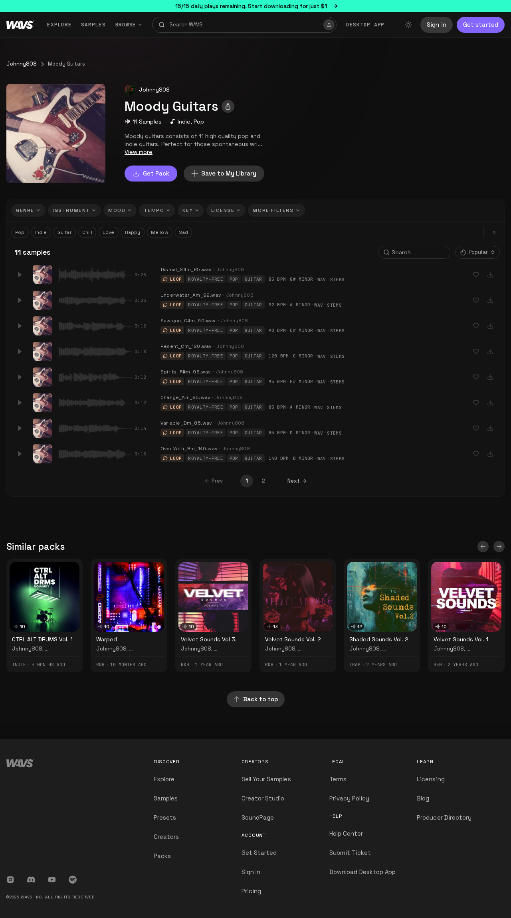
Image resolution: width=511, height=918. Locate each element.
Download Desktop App (362, 872)
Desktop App (365, 24)
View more (139, 152)
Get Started (259, 852)
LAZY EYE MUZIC (64, 648)
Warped (106, 639)
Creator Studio (263, 798)
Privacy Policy (349, 798)
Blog (423, 798)
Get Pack (156, 173)
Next (293, 480)
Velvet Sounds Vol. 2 (293, 639)
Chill (87, 232)
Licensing (430, 779)
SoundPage (258, 817)
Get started (480, 24)
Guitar (64, 232)
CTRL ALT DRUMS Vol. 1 (42, 639)
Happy (133, 232)
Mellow (159, 232)
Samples (93, 24)
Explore (59, 24)
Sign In (251, 872)
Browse (126, 24)
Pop (199, 121)
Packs (162, 856)
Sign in (436, 24)
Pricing (251, 891)
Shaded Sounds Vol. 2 (378, 639)
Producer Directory (444, 817)
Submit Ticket (350, 852)
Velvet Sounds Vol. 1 (461, 639)
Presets (165, 817)
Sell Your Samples (266, 779)
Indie (184, 121)
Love (109, 232)
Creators (166, 836)
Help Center (346, 833)
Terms (338, 779)
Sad (183, 232)
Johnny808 (21, 63)
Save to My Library (228, 173)
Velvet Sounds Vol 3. (209, 639)
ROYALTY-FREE (205, 279)
